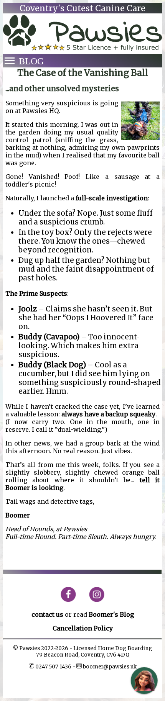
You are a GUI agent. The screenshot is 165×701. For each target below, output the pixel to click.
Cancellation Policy (83, 628)
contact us (47, 614)
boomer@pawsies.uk (109, 666)
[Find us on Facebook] (71, 600)
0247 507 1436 (53, 666)
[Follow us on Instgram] (93, 600)
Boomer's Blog (111, 614)
